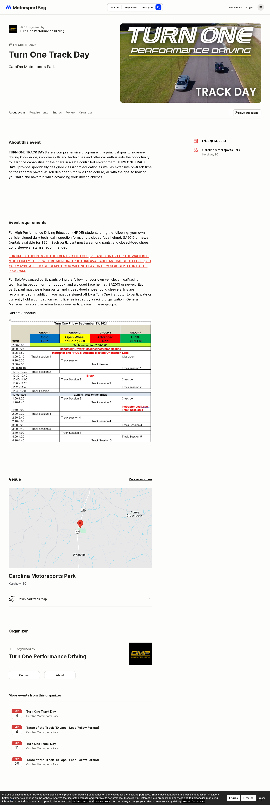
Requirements (38, 112)
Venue (70, 112)
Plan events (235, 7)
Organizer (85, 112)
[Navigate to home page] (26, 7)
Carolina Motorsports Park (32, 67)
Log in (249, 7)
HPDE (23, 27)
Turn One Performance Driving (42, 31)
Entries (57, 112)
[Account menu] (261, 7)
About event (17, 112)
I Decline (248, 797)
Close (262, 797)
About (60, 675)
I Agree (233, 797)
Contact (24, 675)
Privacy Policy (102, 801)
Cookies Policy (80, 801)
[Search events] (158, 7)
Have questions (248, 112)
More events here (140, 479)
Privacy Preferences (193, 801)
